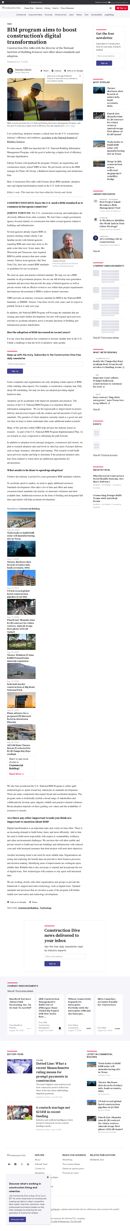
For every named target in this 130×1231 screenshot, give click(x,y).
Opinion (39, 8)
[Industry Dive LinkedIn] (9, 1164)
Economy (48, 15)
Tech (86, 15)
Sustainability (96, 15)
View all (96, 251)
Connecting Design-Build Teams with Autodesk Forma (107, 498)
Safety (79, 15)
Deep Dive (29, 8)
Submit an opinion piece (73, 1168)
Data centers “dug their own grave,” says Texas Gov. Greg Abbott (108, 400)
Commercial (21, 15)
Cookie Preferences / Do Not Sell (66, 1221)
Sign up (123, 8)
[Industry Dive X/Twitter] (22, 1164)
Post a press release (110, 337)
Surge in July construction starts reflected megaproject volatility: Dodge (114, 170)
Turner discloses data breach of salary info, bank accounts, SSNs (115, 97)
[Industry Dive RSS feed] (28, 1164)
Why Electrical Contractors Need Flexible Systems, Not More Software (108, 478)
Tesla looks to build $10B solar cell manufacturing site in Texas (116, 147)
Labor (71, 15)
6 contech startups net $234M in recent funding (53, 1111)
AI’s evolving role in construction (111, 240)
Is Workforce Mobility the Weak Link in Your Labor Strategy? (112, 223)
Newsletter (39, 1173)
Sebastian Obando (23, 69)
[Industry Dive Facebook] (15, 1164)
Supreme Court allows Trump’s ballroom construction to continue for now (107, 382)
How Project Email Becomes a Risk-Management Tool (110, 204)
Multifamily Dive (36, 2)
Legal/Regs (109, 15)
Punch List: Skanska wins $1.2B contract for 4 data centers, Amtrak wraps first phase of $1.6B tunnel (115, 124)
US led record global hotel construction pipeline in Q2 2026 (109, 1104)
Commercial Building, (28, 908)
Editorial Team (41, 1164)
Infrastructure (61, 15)
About (37, 1159)
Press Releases (67, 8)
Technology (45, 908)
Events (56, 8)
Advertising (67, 1159)
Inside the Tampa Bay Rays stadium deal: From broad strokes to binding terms (108, 364)
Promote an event (109, 455)
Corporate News (35, 15)
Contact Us (40, 1168)
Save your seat (17, 1219)
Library (48, 8)
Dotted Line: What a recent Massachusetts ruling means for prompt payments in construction (52, 1072)
